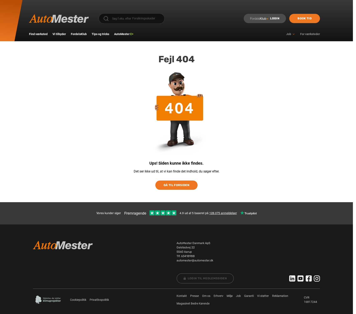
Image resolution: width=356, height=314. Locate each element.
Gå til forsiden (176, 185)
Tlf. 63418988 (186, 256)
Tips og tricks (100, 34)
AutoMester (124, 34)
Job (238, 295)
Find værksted (38, 34)
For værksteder (310, 34)
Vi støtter (263, 295)
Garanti (249, 295)
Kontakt (182, 295)
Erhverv (218, 295)
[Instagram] (317, 278)
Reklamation (280, 295)
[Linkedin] (292, 278)
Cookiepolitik (78, 299)
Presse (194, 295)
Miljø (230, 295)
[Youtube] (300, 278)
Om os (206, 295)
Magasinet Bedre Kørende (193, 303)
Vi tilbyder (59, 34)
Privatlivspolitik (99, 299)
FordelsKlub (79, 34)
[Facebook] (309, 278)
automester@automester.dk (195, 260)
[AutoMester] (59, 18)
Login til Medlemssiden (207, 278)
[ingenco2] (48, 300)
